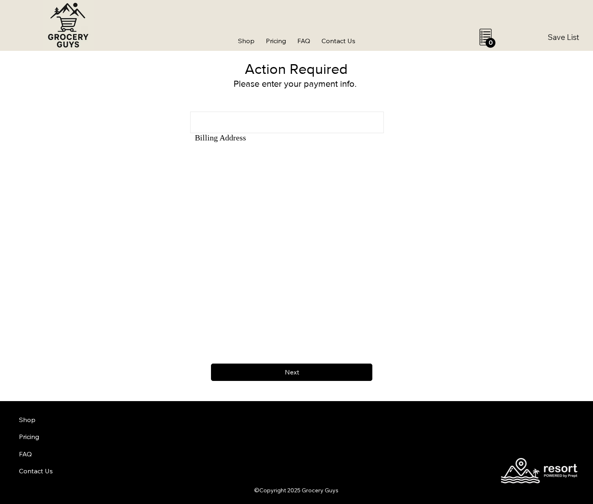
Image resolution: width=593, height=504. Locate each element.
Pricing (29, 437)
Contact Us (36, 471)
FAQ (25, 454)
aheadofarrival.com (360, 482)
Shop (27, 420)
